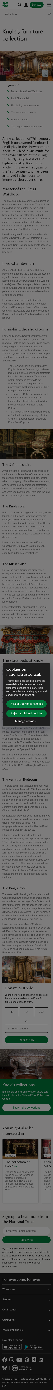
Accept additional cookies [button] (26, 703)
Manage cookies (25, 721)
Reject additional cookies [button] (26, 713)
